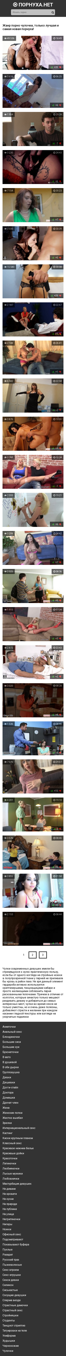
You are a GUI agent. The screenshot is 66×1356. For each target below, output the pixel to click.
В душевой (10, 1062)
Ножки (7, 1229)
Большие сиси (12, 1042)
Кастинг (8, 1133)
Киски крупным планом (18, 1138)
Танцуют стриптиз (14, 1325)
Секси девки (11, 1280)
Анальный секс (12, 1031)
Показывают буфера (16, 1244)
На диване (9, 1188)
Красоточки (10, 1158)
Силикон (8, 1285)
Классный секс (12, 1143)
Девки (7, 1077)
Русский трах (11, 1259)
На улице (8, 1214)
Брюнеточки (10, 1052)
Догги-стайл (10, 1087)
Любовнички (11, 1178)
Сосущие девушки (14, 1295)
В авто (7, 1057)
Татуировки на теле (15, 1330)
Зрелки (7, 1123)
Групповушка (11, 1072)
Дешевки (9, 1082)
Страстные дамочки (15, 1305)
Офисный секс (12, 1234)
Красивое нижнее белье (18, 1148)
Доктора (8, 1092)
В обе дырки (11, 1067)
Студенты (9, 1320)
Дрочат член (10, 1102)
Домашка (9, 1097)
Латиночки (9, 1163)
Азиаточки (9, 1026)
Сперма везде (12, 1300)
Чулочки (8, 1350)
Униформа (9, 1335)
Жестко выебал (13, 1117)
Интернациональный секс (19, 1128)
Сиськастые (10, 1290)
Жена (6, 1107)
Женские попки (12, 1112)
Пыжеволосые (12, 1264)
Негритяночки (11, 1219)
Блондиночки (11, 1036)
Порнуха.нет (35, 5)
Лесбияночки (11, 1168)
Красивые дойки (13, 1153)
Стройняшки (10, 1315)
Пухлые (8, 1249)
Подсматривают (13, 1239)
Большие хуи (11, 1047)
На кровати (10, 1193)
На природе (10, 1204)
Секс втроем (11, 1269)
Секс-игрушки (12, 1274)
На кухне (8, 1199)
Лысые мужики (13, 1173)
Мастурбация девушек (17, 1183)
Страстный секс (13, 1310)
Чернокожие (11, 1345)
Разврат (8, 1254)
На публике (10, 1209)
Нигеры (7, 1224)
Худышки (9, 1340)
